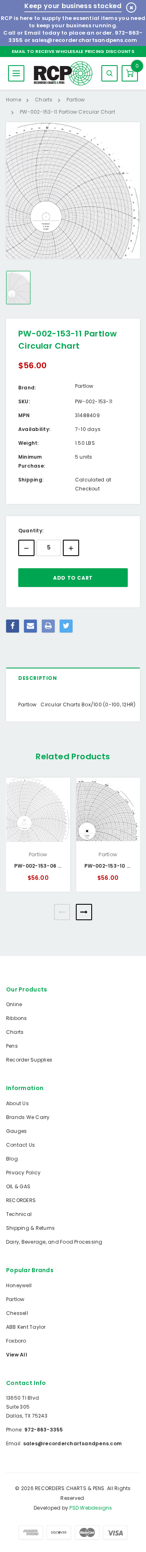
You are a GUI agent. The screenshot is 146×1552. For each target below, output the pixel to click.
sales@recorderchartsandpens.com (84, 40)
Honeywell (19, 1285)
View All (16, 1354)
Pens (12, 1045)
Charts (15, 1032)
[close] (131, 7)
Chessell (17, 1313)
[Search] (109, 73)
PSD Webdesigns (90, 1507)
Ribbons (16, 1018)
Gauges (16, 1131)
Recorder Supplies (29, 1059)
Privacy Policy (23, 1172)
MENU (16, 73)
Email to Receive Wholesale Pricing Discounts (73, 51)
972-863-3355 (43, 1429)
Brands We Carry (28, 1117)
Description (37, 678)
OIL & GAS (18, 1186)
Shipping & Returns (30, 1227)
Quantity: (30, 530)
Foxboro (16, 1340)
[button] (62, 912)
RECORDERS (21, 1200)
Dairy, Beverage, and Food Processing (54, 1241)
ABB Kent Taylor (26, 1326)
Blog (12, 1158)
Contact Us (20, 1144)
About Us (17, 1103)
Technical (19, 1214)
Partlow (15, 1299)
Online (14, 1004)
